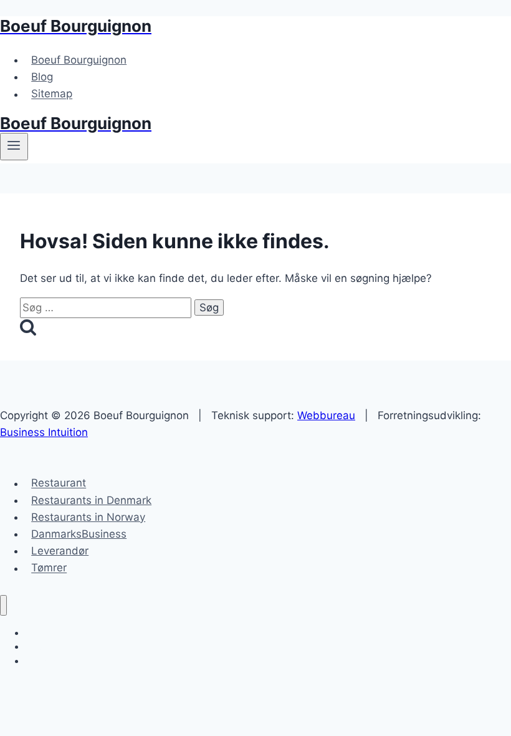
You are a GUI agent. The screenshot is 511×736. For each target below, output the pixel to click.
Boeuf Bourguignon (79, 60)
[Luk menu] (3, 605)
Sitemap (51, 94)
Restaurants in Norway (88, 517)
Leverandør (59, 551)
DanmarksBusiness (79, 534)
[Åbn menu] (14, 146)
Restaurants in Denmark (91, 500)
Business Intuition (44, 432)
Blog (42, 76)
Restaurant (58, 483)
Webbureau (326, 415)
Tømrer (49, 568)
